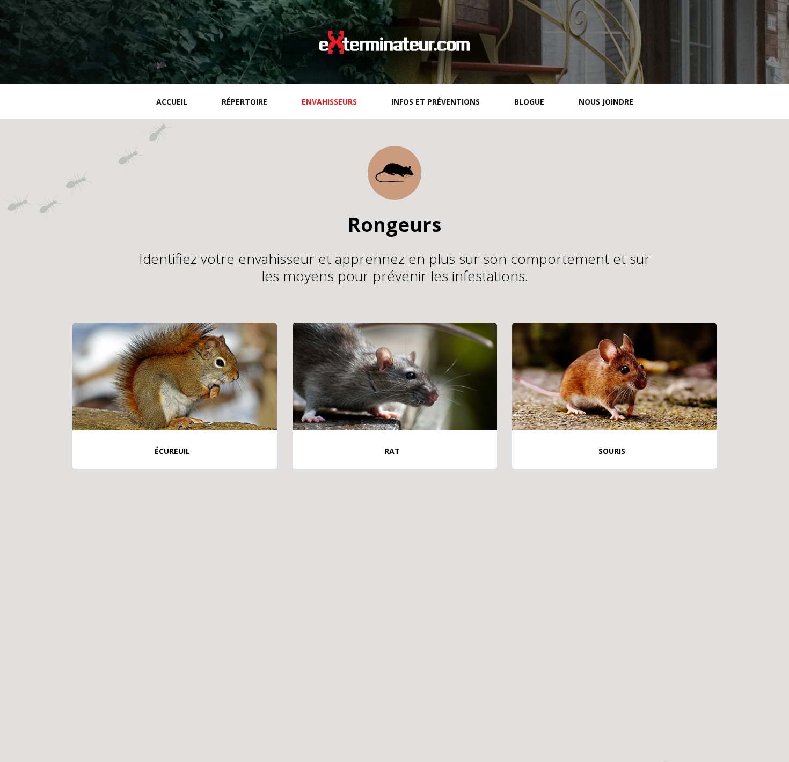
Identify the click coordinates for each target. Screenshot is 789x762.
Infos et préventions (435, 102)
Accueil (171, 102)
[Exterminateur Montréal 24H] (394, 42)
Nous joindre (606, 102)
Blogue (529, 102)
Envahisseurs (329, 102)
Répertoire (244, 102)
